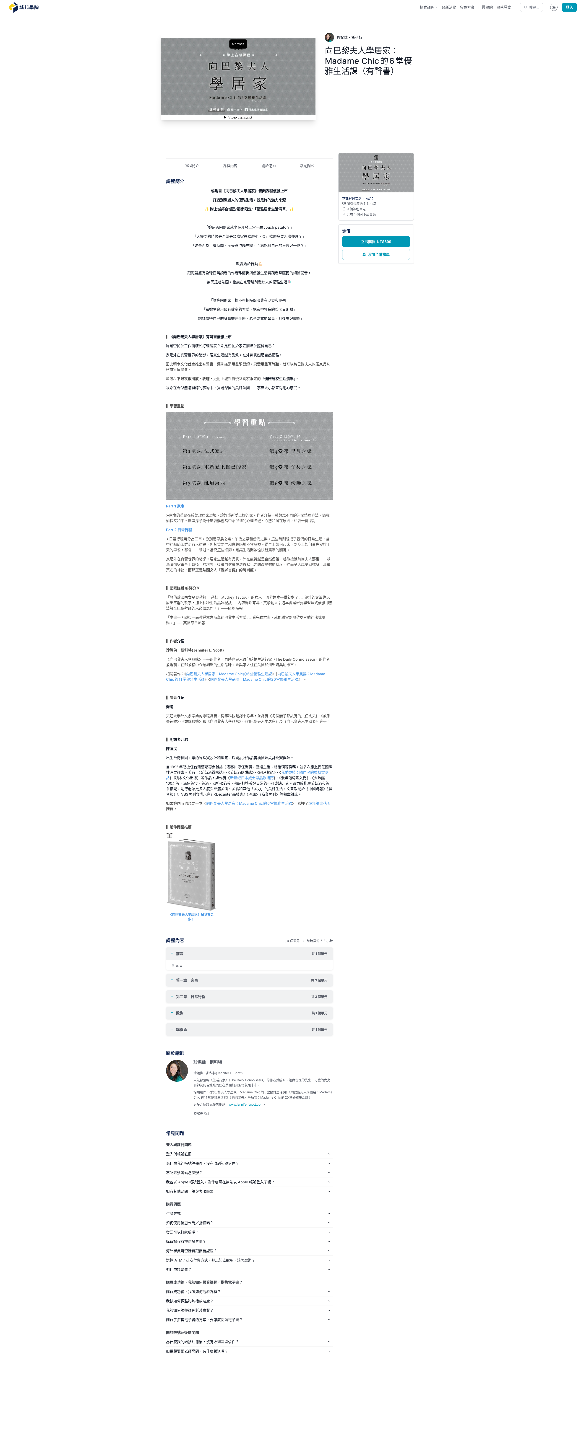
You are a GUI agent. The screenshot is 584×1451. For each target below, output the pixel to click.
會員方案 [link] (467, 7)
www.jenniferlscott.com (246, 1104)
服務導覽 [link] (503, 7)
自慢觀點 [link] (485, 7)
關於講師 (268, 165)
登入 (569, 7)
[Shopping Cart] (554, 7)
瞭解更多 (199, 1113)
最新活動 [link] (449, 7)
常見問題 (307, 165)
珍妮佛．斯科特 (207, 1062)
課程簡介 (192, 165)
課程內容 (230, 165)
